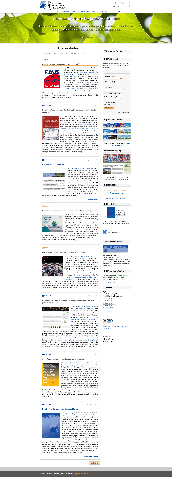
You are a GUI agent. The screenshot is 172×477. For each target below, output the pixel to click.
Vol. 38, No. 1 (116, 257)
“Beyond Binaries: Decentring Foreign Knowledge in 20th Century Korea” (74, 340)
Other (88, 53)
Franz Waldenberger (91, 383)
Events (60, 53)
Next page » (94, 463)
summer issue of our (81, 168)
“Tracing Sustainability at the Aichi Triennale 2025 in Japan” (84, 319)
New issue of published (60, 409)
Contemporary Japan (68, 413)
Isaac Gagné (73, 76)
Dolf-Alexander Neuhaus (84, 309)
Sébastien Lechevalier (87, 124)
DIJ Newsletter (93, 199)
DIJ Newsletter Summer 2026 (53, 164)
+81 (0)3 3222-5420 (111, 306)
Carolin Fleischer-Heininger (89, 306)
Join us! (103, 12)
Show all (47, 53)
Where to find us (110, 300)
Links (110, 12)
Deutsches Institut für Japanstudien (52, 5)
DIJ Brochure (116, 221)
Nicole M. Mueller (91, 82)
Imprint (77, 474)
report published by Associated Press (82, 256)
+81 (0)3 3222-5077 (111, 303)
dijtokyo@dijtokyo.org (111, 308)
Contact (118, 12)
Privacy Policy (86, 474)
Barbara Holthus (79, 258)
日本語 (117, 3)
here (75, 195)
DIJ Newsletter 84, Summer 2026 (116, 198)
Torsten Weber (61, 93)
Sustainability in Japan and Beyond (115, 179)
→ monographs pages (110, 282)
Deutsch (129, 3)
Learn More (86, 37)
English (123, 3)
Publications (74, 53)
